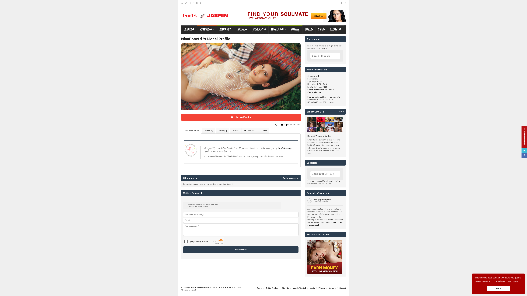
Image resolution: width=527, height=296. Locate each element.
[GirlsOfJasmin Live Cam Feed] (200, 3)
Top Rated (242, 29)
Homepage (189, 29)
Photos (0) (208, 131)
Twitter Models (272, 288)
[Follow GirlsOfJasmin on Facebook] (193, 3)
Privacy (322, 288)
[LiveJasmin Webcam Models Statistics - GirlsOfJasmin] (204, 13)
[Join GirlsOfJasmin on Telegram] (197, 3)
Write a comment (290, 178)
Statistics (335, 29)
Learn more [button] (512, 281)
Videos (321, 29)
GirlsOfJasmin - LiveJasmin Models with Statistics (211, 287)
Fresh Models (278, 29)
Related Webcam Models (319, 136)
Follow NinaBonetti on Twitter (320, 89)
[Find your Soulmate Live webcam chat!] (296, 10)
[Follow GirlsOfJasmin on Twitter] (186, 3)
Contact (342, 288)
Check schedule (314, 92)
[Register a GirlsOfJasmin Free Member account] (341, 3)
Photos (309, 29)
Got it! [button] (498, 288)
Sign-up (310, 97)
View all (341, 111)
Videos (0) (222, 131)
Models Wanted (299, 288)
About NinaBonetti (191, 131)
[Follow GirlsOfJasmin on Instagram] (189, 3)
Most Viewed (259, 29)
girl (317, 76)
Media (312, 288)
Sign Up (285, 288)
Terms (259, 288)
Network (332, 288)
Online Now (225, 29)
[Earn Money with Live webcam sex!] (324, 241)
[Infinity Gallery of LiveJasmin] (182, 3)
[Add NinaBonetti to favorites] (276, 125)
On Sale (295, 29)
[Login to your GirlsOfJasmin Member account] (345, 3)
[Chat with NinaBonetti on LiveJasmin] (241, 47)
